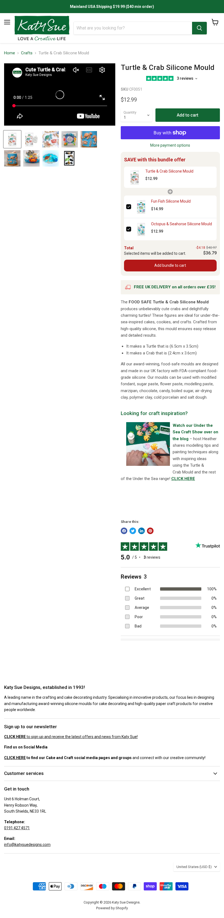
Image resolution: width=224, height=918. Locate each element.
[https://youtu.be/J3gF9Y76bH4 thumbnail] (12, 139)
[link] (134, 177)
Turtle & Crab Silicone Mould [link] (169, 171)
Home (9, 53)
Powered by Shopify (112, 908)
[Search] (199, 28)
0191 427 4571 (17, 828)
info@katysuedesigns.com (27, 844)
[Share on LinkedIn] (141, 531)
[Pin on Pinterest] (150, 531)
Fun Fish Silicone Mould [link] (171, 201)
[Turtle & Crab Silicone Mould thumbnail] (31, 139)
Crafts (27, 53)
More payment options (170, 145)
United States (194, 867)
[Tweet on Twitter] (132, 531)
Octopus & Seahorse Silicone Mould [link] (181, 224)
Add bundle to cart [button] (170, 265)
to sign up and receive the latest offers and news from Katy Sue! (71, 737)
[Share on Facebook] (124, 531)
